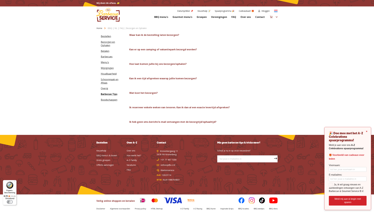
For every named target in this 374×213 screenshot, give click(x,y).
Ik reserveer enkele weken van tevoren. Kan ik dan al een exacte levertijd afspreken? (179, 107)
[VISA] (170, 200)
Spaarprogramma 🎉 (224, 11)
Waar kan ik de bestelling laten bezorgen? (154, 35)
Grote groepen (103, 160)
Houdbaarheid (109, 73)
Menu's (105, 62)
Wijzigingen (107, 68)
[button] (276, 11)
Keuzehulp (101, 150)
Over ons (245, 17)
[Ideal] (140, 200)
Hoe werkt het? (134, 155)
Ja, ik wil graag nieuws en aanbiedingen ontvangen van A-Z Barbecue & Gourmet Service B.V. (346, 188)
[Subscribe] (274, 158)
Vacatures (131, 165)
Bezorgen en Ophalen (108, 43)
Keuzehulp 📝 (204, 11)
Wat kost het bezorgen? (143, 93)
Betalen (105, 51)
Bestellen (106, 36)
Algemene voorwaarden (120, 208)
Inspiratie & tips (226, 208)
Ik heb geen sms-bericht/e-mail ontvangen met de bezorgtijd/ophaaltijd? (172, 121)
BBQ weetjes (259, 208)
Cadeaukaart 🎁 (246, 11)
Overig (104, 88)
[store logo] (108, 15)
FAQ (233, 17)
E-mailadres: (335, 175)
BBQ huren (211, 208)
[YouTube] (271, 200)
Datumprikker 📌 (185, 11)
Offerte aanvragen (105, 165)
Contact (260, 17)
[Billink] (189, 200)
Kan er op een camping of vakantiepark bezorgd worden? (163, 49)
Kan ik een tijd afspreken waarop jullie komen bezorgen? (163, 78)
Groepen (202, 17)
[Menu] (15, 182)
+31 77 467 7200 (168, 159)
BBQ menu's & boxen (106, 155)
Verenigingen (219, 17)
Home (99, 28)
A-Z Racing (197, 208)
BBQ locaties (243, 208)
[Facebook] (239, 200)
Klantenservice (167, 170)
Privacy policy (140, 208)
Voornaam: (334, 165)
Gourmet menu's (182, 17)
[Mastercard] (152, 200)
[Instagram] (249, 200)
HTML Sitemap (157, 208)
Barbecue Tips (109, 94)
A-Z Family (132, 160)
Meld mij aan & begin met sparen (348, 200)
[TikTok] (260, 200)
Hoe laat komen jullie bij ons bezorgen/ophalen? (158, 64)
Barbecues (106, 56)
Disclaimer (100, 208)
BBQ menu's (161, 17)
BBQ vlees (273, 208)
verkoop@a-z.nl (168, 165)
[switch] (10, 202)
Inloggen (266, 11)
